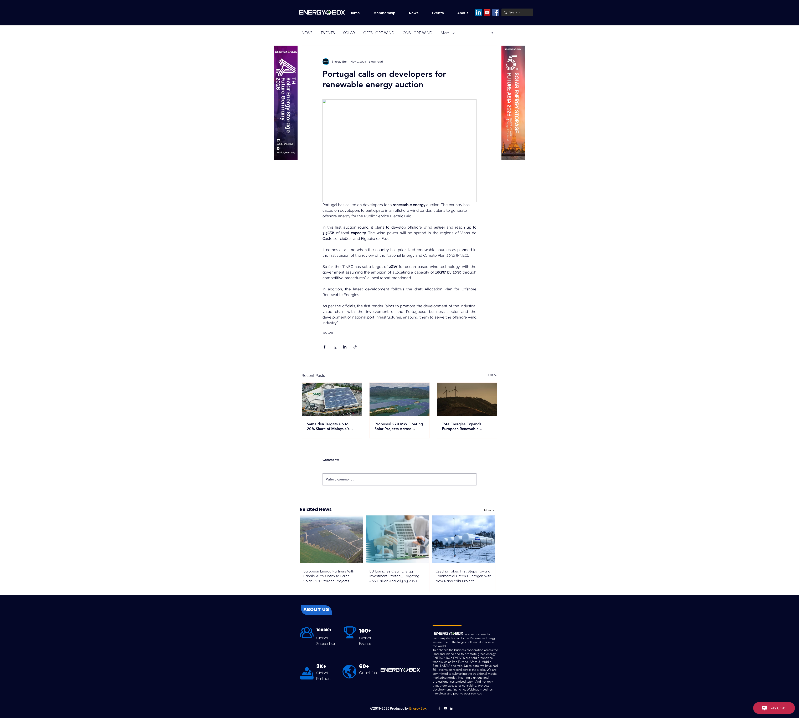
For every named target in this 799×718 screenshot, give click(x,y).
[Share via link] (355, 347)
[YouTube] (487, 12)
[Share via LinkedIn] (345, 347)
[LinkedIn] (478, 12)
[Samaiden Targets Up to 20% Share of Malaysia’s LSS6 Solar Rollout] (332, 399)
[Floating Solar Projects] (400, 399)
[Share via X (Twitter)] (335, 347)
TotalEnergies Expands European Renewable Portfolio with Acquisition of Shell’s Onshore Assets (466, 426)
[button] (441, 13)
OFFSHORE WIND (378, 33)
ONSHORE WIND (417, 33)
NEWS (307, 33)
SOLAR (349, 33)
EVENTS (328, 33)
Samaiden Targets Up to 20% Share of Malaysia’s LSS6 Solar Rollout (328, 426)
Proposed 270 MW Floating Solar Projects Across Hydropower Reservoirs (399, 426)
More (445, 33)
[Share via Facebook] (324, 347)
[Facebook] (495, 12)
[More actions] (473, 61)
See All (492, 374)
